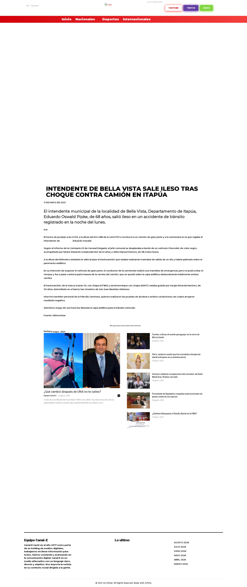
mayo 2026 (180, 555)
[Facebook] (34, 9)
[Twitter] (56, 9)
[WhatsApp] (60, 9)
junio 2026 (180, 551)
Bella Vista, (66, 240)
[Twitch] (51, 9)
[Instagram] (38, 9)
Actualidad (48, 387)
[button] (50, 19)
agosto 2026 (181, 542)
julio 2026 (180, 547)
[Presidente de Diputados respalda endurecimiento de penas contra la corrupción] (138, 400)
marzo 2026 (181, 564)
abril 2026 (180, 559)
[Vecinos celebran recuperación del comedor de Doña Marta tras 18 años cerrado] (138, 381)
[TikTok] (47, 9)
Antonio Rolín (55, 229)
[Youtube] (64, 9)
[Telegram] (42, 9)
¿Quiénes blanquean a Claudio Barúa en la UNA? (174, 413)
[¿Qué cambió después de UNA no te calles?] (82, 360)
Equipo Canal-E (50, 395)
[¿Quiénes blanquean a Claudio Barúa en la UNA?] (138, 420)
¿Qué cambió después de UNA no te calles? (72, 391)
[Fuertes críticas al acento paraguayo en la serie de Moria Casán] (138, 341)
